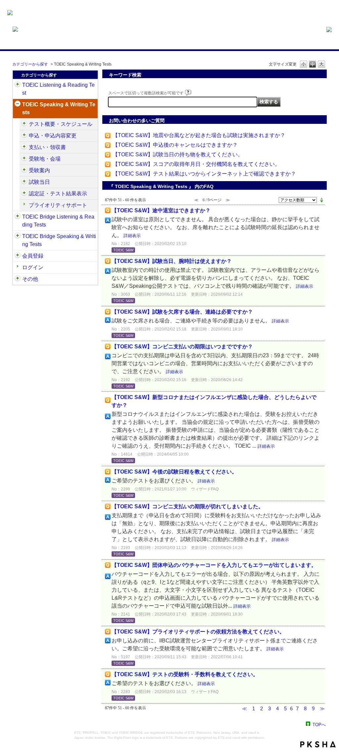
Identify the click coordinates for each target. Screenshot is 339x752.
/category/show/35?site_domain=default (18, 279)
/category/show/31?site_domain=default (18, 85)
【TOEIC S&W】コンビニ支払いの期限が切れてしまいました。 (188, 506)
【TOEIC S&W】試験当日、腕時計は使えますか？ (172, 261)
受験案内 (39, 170)
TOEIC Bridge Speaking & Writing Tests (59, 240)
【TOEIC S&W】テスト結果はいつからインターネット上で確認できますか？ (204, 173)
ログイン (32, 267)
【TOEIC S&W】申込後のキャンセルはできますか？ (175, 145)
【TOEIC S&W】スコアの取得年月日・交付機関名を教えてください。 (196, 164)
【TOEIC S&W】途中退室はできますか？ (161, 210)
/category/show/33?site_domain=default (18, 217)
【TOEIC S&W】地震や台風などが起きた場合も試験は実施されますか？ (199, 135)
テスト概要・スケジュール (60, 124)
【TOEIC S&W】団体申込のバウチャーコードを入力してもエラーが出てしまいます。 (214, 565)
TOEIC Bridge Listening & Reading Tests (58, 220)
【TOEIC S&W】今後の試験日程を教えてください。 (174, 472)
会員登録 (32, 256)
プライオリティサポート (58, 205)
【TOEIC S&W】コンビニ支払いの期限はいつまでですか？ (182, 346)
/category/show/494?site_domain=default (24, 182)
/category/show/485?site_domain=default (24, 147)
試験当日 (39, 182)
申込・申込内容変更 (52, 135)
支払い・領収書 (47, 147)
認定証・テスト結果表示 (58, 193)
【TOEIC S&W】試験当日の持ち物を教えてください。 (178, 154)
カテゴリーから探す (30, 64)
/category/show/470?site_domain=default (24, 124)
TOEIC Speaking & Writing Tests (58, 108)
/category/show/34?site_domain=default (18, 236)
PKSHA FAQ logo (318, 744)
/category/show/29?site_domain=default (18, 256)
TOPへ (319, 724)
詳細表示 (132, 235)
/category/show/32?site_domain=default (18, 105)
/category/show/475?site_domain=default (24, 136)
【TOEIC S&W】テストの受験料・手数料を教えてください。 (185, 674)
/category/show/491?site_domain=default (24, 171)
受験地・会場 (45, 159)
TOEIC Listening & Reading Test (58, 89)
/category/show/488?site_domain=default (24, 159)
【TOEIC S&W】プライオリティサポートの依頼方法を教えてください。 (198, 631)
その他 (30, 279)
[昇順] (321, 198)
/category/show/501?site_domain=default (24, 194)
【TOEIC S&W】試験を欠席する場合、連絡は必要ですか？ (182, 312)
